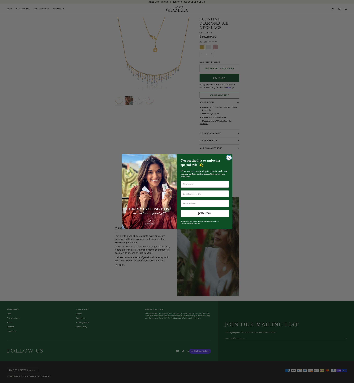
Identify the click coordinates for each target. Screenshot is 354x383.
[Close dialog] (229, 157)
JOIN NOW (204, 213)
